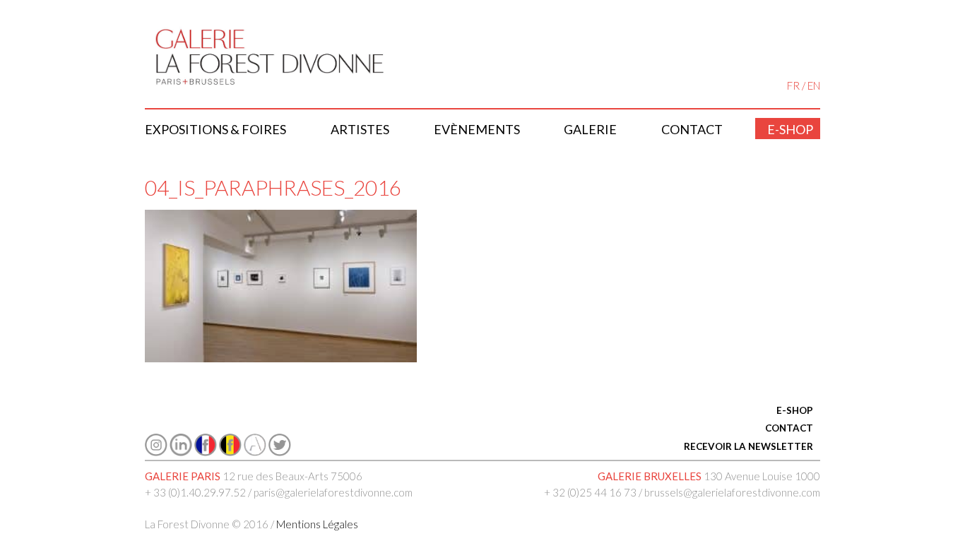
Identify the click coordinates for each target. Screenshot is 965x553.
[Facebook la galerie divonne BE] (230, 452)
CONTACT (789, 428)
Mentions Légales (317, 524)
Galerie (590, 129)
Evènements (477, 129)
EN (813, 85)
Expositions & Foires (215, 129)
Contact (692, 129)
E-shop (790, 129)
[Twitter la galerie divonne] (279, 452)
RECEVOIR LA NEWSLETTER (748, 446)
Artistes (360, 129)
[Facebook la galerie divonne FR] (205, 452)
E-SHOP (794, 410)
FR (793, 85)
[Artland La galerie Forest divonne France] (255, 452)
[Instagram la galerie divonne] (156, 452)
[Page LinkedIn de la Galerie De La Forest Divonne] (181, 452)
